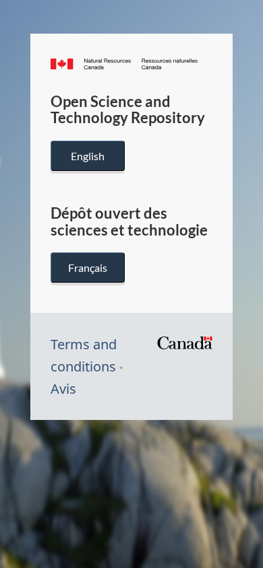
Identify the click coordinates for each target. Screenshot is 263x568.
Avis (63, 389)
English (88, 155)
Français (87, 267)
